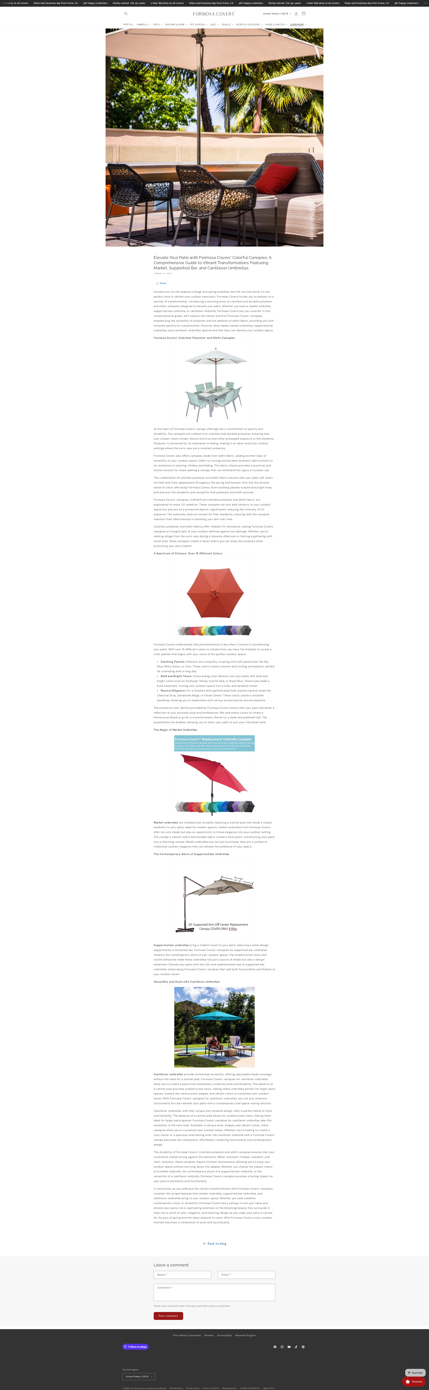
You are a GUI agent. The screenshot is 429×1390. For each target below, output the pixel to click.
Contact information (250, 1388)
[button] (126, 13)
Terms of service (211, 1388)
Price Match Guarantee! (187, 1335)
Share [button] (163, 283)
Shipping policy (229, 1388)
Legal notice (268, 1388)
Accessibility (224, 1335)
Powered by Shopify (157, 1388)
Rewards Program (245, 1335)
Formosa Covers (139, 1388)
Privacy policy (193, 1388)
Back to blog (217, 1244)
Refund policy (176, 1388)
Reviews (209, 1335)
